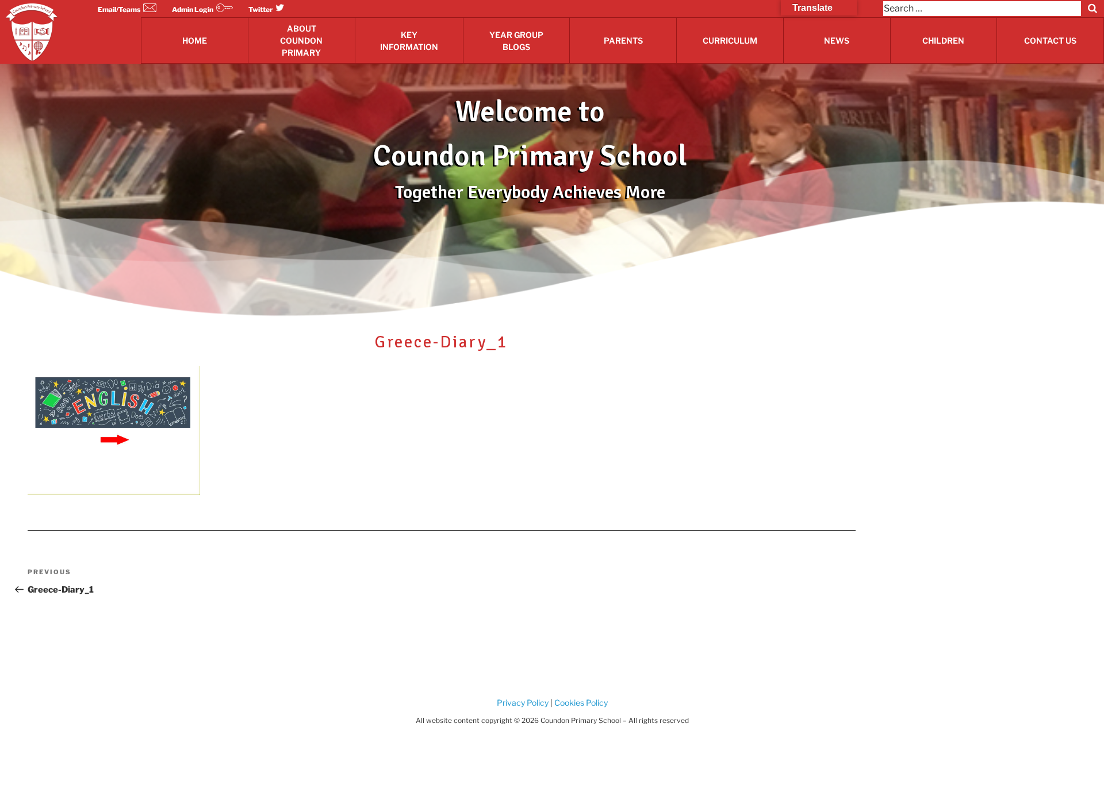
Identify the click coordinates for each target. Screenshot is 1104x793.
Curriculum (730, 40)
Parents (623, 40)
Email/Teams (119, 9)
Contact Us (1050, 40)
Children (943, 40)
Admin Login (192, 9)
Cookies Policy (580, 702)
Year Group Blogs (516, 41)
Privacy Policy (523, 702)
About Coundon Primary (301, 40)
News (836, 40)
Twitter (260, 9)
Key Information (409, 41)
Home (194, 40)
